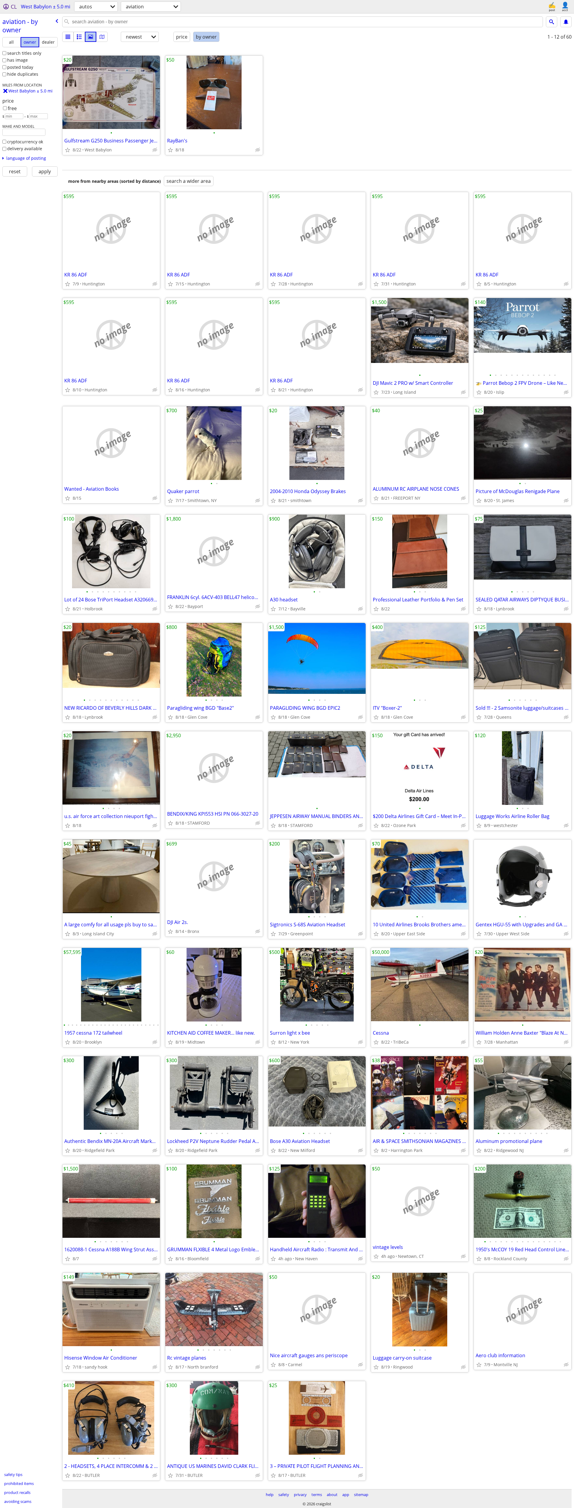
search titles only (24, 53)
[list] (68, 37)
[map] (102, 37)
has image (17, 60)
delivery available (24, 148)
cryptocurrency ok (25, 142)
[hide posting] (154, 149)
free (12, 108)
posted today (20, 67)
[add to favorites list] (67, 149)
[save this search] (566, 21)
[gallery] (90, 37)
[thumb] (79, 37)
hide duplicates (22, 74)
